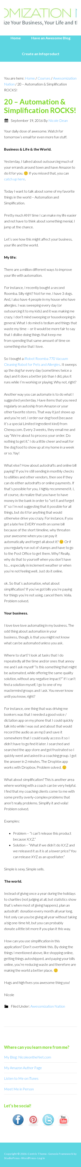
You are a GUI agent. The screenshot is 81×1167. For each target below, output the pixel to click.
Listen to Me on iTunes (21, 1078)
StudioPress (12, 1158)
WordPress (28, 1158)
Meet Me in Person (19, 1089)
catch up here (14, 179)
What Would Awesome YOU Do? (40, 16)
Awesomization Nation (47, 1006)
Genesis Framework (60, 1153)
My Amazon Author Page (23, 1067)
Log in (41, 1158)
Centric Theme (37, 1153)
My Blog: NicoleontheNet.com (27, 1057)
